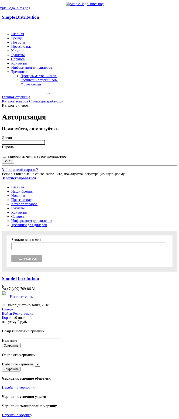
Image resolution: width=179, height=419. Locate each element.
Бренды (17, 38)
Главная (17, 34)
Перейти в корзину (17, 415)
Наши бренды (22, 191)
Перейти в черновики (19, 387)
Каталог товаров (24, 204)
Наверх (8, 309)
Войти (7, 313)
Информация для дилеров (31, 67)
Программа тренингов (39, 76)
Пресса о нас (21, 46)
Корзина (8, 318)
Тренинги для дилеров (29, 225)
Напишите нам (22, 297)
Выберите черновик (18, 364)
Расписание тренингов (39, 80)
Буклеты (18, 55)
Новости (18, 42)
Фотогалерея (31, 84)
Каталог (17, 51)
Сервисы (18, 59)
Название (9, 340)
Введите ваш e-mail (26, 240)
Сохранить (11, 345)
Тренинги (19, 72)
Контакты (19, 63)
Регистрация (23, 313)
